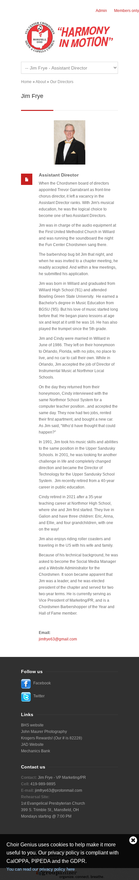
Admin (101, 10)
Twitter (39, 696)
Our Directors (61, 82)
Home (26, 82)
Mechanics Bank (35, 751)
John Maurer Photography (44, 731)
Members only (126, 10)
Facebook (42, 683)
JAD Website (32, 744)
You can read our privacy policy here (40, 869)
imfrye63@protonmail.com (59, 790)
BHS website (32, 725)
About (41, 82)
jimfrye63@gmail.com (58, 639)
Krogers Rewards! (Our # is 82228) (51, 738)
